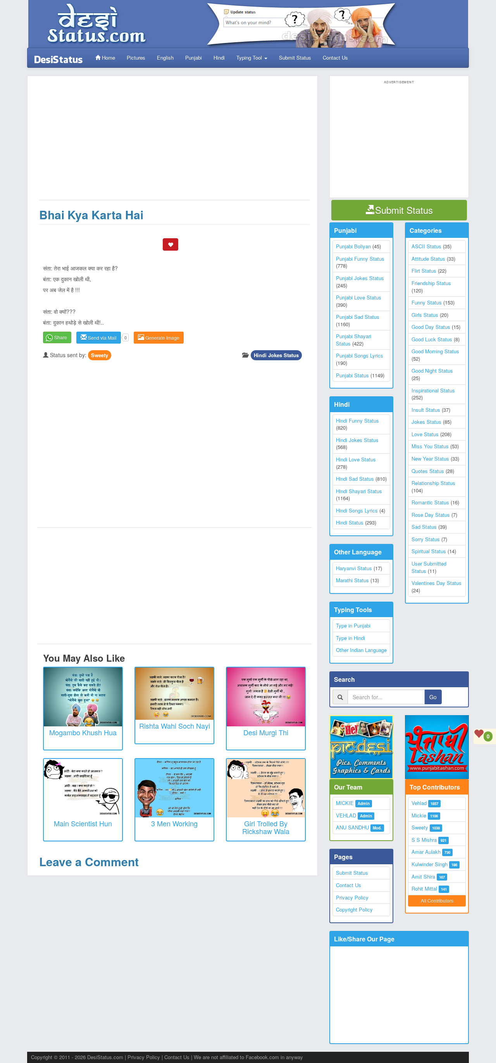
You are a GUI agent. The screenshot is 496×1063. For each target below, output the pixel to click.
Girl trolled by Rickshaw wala (265, 827)
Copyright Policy (354, 909)
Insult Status (426, 409)
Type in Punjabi (353, 625)
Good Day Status (431, 326)
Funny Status (427, 302)
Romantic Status (430, 502)
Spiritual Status (429, 551)
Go (433, 697)
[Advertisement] (174, 142)
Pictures (136, 57)
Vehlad (419, 803)
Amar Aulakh (426, 851)
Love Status (425, 434)
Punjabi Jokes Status (360, 278)
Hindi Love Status (356, 459)
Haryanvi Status (354, 568)
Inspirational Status (433, 390)
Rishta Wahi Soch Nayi (174, 726)
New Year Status (430, 458)
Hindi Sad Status (355, 478)
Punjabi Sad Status (357, 316)
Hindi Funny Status (357, 420)
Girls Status (425, 314)
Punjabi (193, 57)
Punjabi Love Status (358, 297)
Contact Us (335, 57)
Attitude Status (428, 258)
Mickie (419, 815)
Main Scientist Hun (83, 823)
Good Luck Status (432, 339)
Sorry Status (426, 539)
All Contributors (437, 900)
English (165, 57)
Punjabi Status (352, 375)
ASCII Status (426, 246)
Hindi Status (349, 522)
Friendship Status (431, 283)
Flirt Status (424, 270)
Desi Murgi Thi (265, 732)
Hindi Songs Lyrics (357, 510)
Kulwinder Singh (430, 864)
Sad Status (424, 526)
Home (107, 57)
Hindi (219, 57)
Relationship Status (433, 483)
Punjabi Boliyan (353, 246)
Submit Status (295, 57)
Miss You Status (430, 446)
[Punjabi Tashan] (437, 747)
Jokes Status (426, 421)
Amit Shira (423, 876)
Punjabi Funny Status (360, 258)
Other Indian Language (361, 650)
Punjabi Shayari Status (353, 339)
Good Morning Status (435, 351)
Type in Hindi (350, 638)
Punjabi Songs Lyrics (359, 355)
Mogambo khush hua (83, 732)
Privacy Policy (352, 897)
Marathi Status (352, 580)
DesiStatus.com (105, 1057)
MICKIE (345, 803)
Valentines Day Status (437, 583)
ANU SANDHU (352, 827)
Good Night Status (432, 370)
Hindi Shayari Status (359, 491)
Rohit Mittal (424, 888)
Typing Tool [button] (250, 57)
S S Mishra (424, 839)
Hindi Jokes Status (276, 355)
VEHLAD (346, 815)
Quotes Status (428, 471)
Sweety (99, 355)
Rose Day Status (431, 514)
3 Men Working (174, 823)
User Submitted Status (429, 567)
